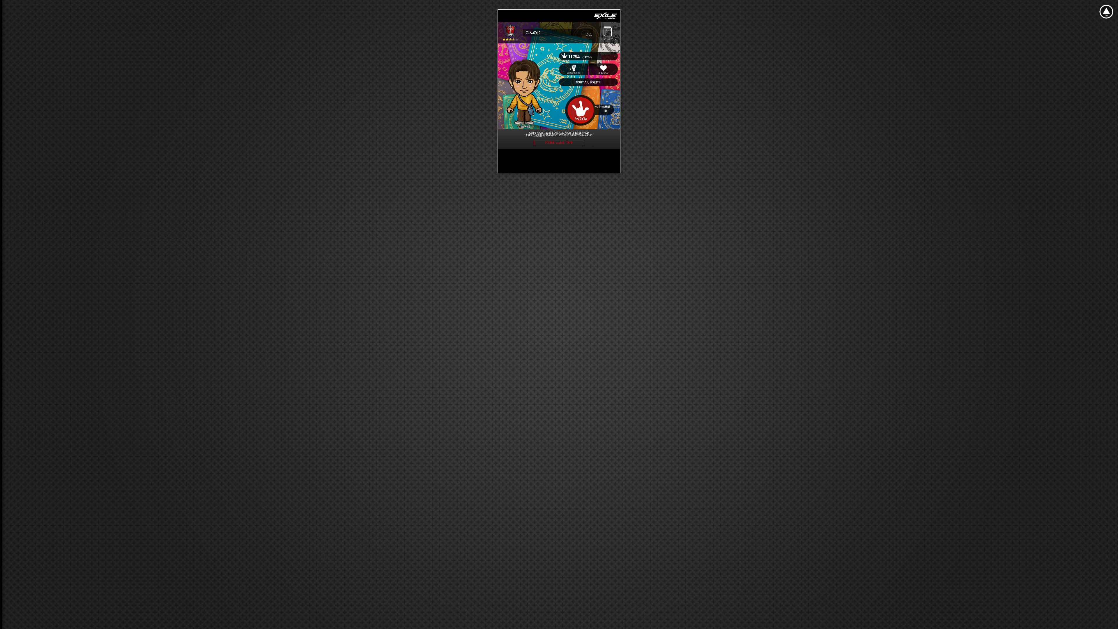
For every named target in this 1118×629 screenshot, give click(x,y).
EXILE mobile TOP (559, 142)
